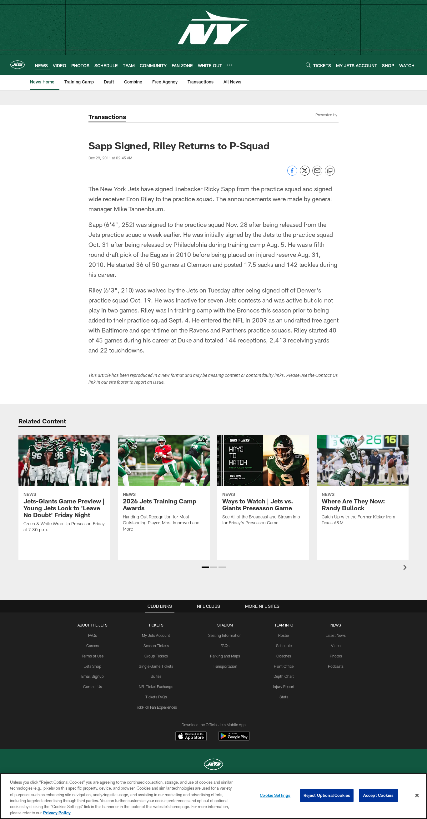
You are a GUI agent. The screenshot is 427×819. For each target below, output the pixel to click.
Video (336, 645)
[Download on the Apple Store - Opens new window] (191, 737)
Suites (156, 676)
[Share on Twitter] (305, 174)
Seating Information (225, 635)
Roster (283, 635)
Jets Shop (92, 666)
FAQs (92, 635)
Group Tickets (156, 656)
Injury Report (283, 686)
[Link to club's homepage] (17, 64)
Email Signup (92, 676)
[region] (213, 796)
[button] (205, 567)
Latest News (336, 635)
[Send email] (317, 174)
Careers (92, 645)
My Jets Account (156, 635)
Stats (283, 697)
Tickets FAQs (156, 697)
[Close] (417, 795)
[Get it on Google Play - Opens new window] (234, 739)
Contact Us (92, 686)
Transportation (225, 666)
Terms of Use (92, 656)
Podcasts (336, 666)
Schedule (284, 645)
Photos (336, 656)
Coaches (283, 656)
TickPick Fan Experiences (156, 707)
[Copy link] (330, 171)
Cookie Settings (275, 795)
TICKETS (155, 625)
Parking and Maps (225, 656)
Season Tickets (156, 645)
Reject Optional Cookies (327, 795)
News (335, 625)
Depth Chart (284, 676)
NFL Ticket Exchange (156, 686)
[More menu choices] (229, 64)
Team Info (283, 625)
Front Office (284, 666)
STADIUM (225, 625)
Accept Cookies (378, 795)
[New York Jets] (213, 765)
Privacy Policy (57, 812)
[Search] (308, 65)
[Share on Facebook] (292, 174)
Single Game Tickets (156, 666)
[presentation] (406, 568)
